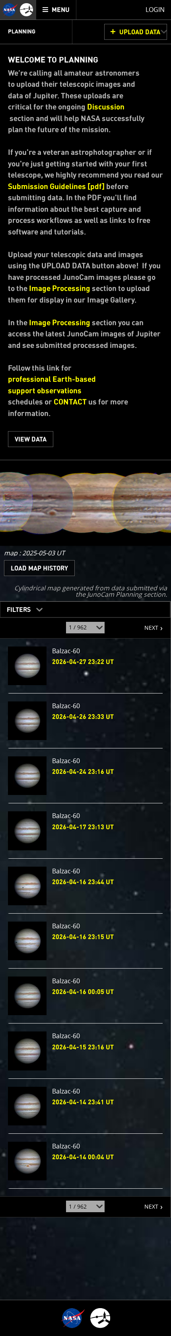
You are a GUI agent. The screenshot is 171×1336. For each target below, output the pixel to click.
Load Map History (39, 568)
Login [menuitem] (155, 9)
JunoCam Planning (114, 594)
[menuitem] (56, 10)
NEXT (147, 624)
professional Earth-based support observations (52, 385)
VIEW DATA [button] (31, 439)
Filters (16, 608)
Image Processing (59, 289)
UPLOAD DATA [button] (139, 32)
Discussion (105, 107)
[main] (85, 668)
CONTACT (70, 402)
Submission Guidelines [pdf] (56, 187)
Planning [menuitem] (21, 32)
